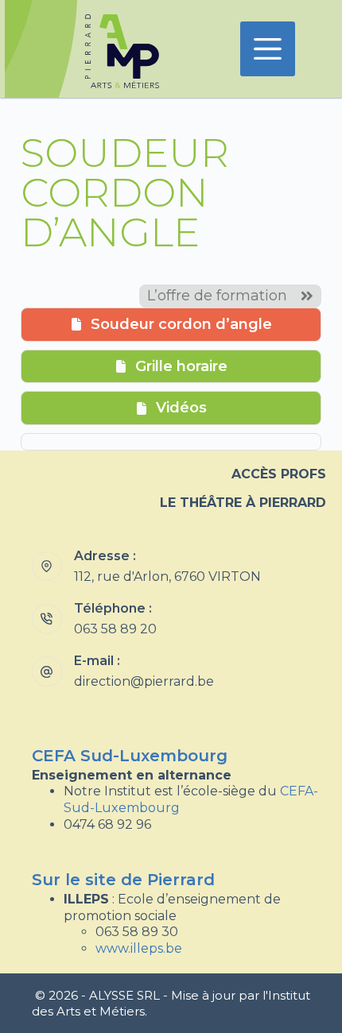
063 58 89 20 (115, 628)
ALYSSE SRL (124, 995)
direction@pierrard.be (144, 681)
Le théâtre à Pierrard (243, 502)
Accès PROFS (278, 474)
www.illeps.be (138, 948)
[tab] (171, 324)
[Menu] (267, 48)
